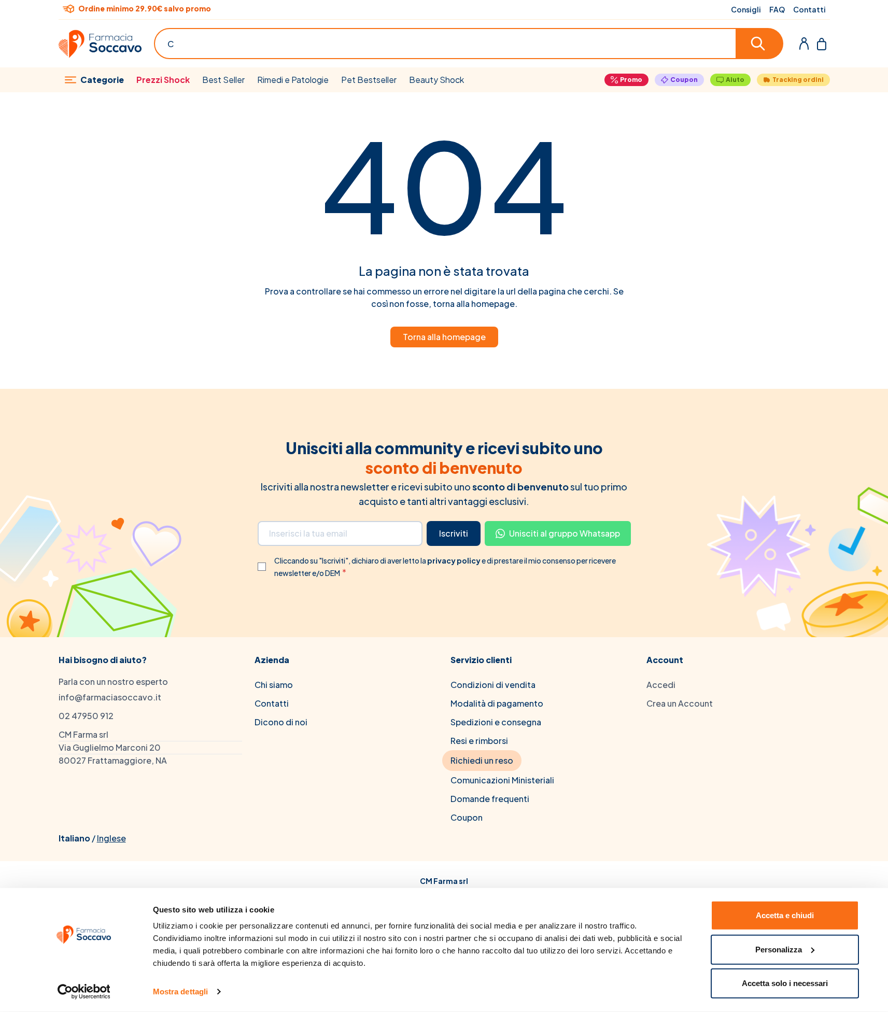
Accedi (660, 684)
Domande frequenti (489, 798)
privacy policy (454, 560)
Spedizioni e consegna (495, 721)
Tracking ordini (798, 79)
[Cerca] (760, 43)
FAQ (777, 9)
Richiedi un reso (481, 760)
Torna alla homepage (444, 336)
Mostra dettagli (180, 991)
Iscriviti (453, 533)
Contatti (809, 9)
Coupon (684, 79)
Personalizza (778, 949)
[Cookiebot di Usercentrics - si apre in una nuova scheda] (83, 992)
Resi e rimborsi (479, 740)
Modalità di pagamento (496, 703)
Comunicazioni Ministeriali (502, 780)
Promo (631, 79)
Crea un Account (679, 703)
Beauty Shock (436, 79)
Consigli (746, 9)
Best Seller (223, 79)
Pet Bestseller (369, 79)
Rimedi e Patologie (293, 79)
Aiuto (735, 79)
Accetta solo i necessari (785, 983)
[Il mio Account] (804, 43)
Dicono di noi (281, 721)
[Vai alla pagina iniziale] (100, 44)
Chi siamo (274, 684)
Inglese (111, 838)
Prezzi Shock (163, 79)
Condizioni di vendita (492, 684)
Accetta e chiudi (785, 915)
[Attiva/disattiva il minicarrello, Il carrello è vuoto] (821, 43)
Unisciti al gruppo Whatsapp (564, 533)
